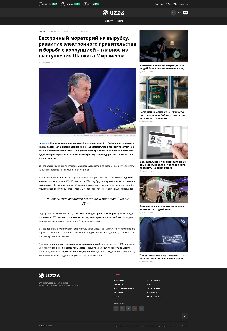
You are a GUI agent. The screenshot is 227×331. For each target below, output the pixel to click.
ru (185, 12)
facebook (115, 308)
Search (173, 13)
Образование (154, 296)
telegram (141, 308)
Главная (42, 31)
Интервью (118, 292)
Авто (149, 284)
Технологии (153, 288)
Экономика (153, 280)
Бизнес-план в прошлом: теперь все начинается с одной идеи (162, 208)
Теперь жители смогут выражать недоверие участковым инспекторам (163, 257)
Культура (152, 292)
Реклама (185, 326)
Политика (52, 31)
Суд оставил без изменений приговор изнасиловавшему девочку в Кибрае (143, 326)
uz (179, 12)
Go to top (185, 316)
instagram (122, 308)
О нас (120, 21)
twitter (128, 308)
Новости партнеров (124, 288)
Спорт (116, 296)
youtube (134, 308)
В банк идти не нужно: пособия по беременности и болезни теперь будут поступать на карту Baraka (163, 164)
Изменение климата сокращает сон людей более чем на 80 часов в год (162, 67)
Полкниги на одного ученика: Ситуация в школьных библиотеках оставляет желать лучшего (162, 115)
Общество (118, 284)
